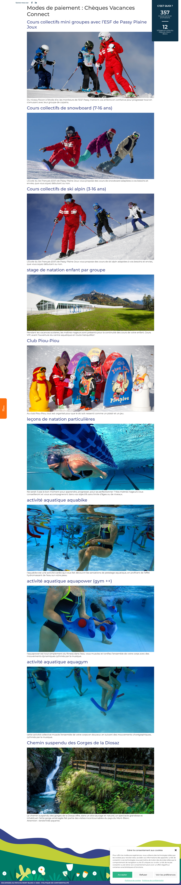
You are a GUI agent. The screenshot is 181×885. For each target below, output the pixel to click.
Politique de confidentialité (153, 880)
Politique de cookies (133, 880)
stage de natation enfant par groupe (66, 269)
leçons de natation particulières (61, 419)
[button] (175, 850)
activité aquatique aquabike (57, 500)
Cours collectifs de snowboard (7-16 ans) (69, 108)
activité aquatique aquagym (57, 661)
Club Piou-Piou (43, 340)
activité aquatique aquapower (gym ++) (69, 581)
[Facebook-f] (32, 3)
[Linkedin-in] (36, 3)
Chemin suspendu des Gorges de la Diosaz (73, 742)
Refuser (143, 874)
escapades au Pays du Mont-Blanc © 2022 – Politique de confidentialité (35, 883)
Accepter (122, 874)
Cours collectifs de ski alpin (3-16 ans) (66, 188)
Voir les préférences (166, 874)
